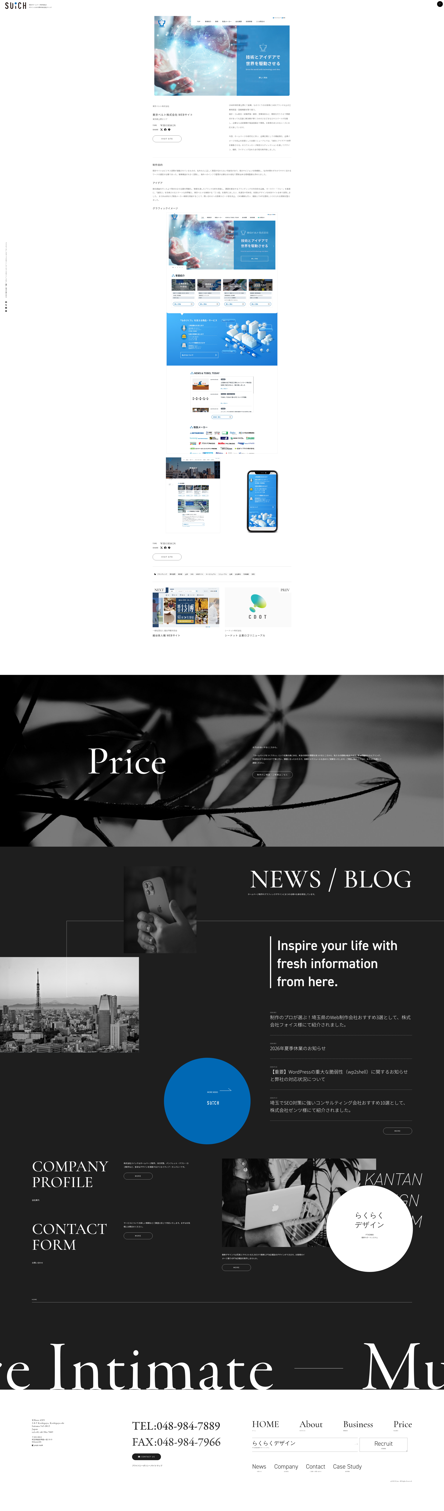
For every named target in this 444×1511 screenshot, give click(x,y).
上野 (186, 574)
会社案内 (238, 574)
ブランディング (6, 246)
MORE (398, 1131)
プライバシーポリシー (141, 1465)
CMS (192, 574)
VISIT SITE (167, 139)
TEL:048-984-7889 (176, 1427)
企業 (231, 574)
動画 (6, 284)
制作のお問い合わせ (6, 292)
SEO (6, 280)
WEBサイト (199, 574)
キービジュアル (211, 574)
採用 (253, 574)
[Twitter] (161, 129)
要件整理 (172, 574)
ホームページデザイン (6, 271)
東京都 (180, 574)
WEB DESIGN (168, 125)
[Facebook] (165, 129)
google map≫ (38, 1445)
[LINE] (169, 129)
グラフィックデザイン (6, 258)
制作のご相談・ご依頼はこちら (272, 774)
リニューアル (222, 574)
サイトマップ (156, 1465)
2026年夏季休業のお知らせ (298, 1048)
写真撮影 (246, 574)
